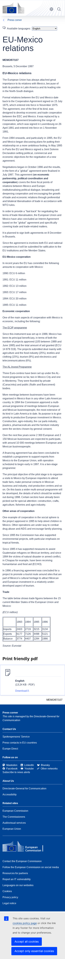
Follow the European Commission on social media (31, 867)
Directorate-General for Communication (24, 788)
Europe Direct (10, 748)
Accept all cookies (27, 941)
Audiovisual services (14, 822)
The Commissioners (14, 816)
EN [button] (51, 9)
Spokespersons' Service (16, 736)
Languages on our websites (18, 885)
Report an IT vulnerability (17, 879)
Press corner (15, 20)
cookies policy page (25, 923)
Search (59, 9)
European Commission (15, 810)
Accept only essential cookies (34, 951)
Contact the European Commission (22, 861)
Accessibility (10, 794)
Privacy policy (10, 897)
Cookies (7, 891)
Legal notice (9, 903)
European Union (12, 828)
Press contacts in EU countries (20, 742)
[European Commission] (13, 8)
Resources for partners (15, 873)
